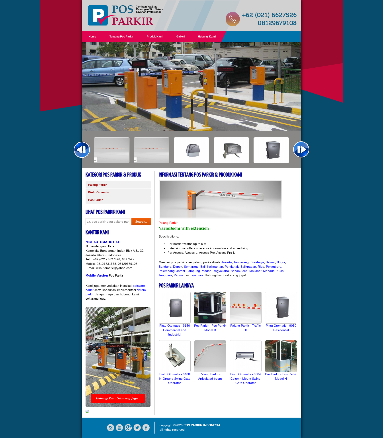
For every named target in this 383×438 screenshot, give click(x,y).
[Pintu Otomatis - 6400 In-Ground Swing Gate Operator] (175, 371)
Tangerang (241, 262)
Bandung (165, 266)
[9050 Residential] (231, 162)
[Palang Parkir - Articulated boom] (210, 371)
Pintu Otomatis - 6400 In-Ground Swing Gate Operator (174, 378)
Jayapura (196, 275)
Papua (178, 275)
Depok (177, 266)
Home (92, 36)
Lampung (193, 271)
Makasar (255, 271)
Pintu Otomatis (98, 192)
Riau (261, 266)
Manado (269, 271)
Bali (202, 266)
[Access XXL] (111, 162)
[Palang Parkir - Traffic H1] (246, 322)
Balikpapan (248, 266)
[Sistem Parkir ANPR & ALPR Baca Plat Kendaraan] (87, 412)
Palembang (167, 271)
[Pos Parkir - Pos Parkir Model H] (281, 371)
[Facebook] (146, 430)
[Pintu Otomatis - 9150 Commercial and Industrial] (175, 322)
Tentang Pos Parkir (121, 36)
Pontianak (232, 266)
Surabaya (257, 262)
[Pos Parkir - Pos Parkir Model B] (210, 322)
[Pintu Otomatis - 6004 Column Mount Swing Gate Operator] (246, 371)
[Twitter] (137, 430)
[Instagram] (111, 430)
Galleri (180, 36)
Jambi (180, 271)
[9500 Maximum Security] (151, 162)
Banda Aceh (239, 271)
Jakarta (226, 262)
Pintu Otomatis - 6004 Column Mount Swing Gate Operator (245, 378)
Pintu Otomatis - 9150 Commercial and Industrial (174, 330)
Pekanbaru (273, 266)
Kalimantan (215, 266)
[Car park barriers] (271, 162)
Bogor (281, 262)
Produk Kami (155, 36)
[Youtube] (119, 430)
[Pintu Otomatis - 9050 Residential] (281, 322)
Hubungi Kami (207, 36)
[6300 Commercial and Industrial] (191, 162)
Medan (206, 271)
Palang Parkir (97, 185)
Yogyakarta (221, 271)
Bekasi (270, 262)
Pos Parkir (95, 200)
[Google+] (128, 430)
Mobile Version (97, 275)
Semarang (191, 266)
